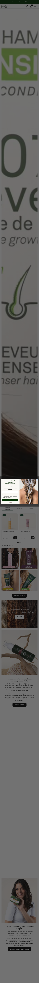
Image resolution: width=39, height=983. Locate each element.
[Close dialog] (37, 480)
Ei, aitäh (10, 502)
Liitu (10, 499)
